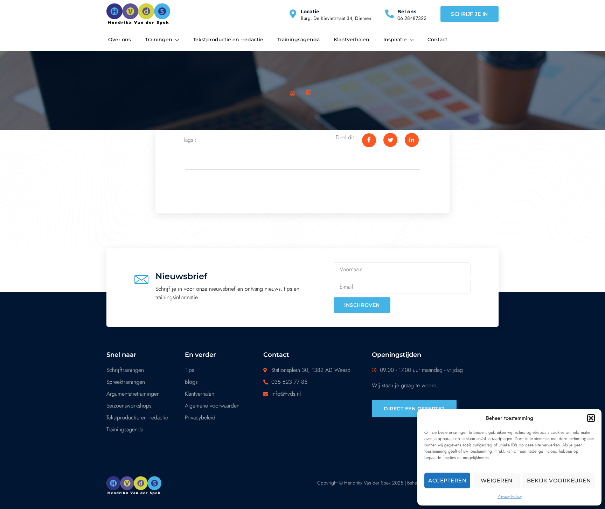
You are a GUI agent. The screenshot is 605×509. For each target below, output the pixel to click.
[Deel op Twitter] (390, 140)
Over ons (119, 39)
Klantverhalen (351, 39)
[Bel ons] (389, 13)
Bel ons (406, 11)
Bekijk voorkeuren (559, 480)
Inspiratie (395, 39)
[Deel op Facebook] (369, 140)
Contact (437, 39)
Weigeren (497, 480)
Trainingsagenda (298, 39)
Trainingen (158, 39)
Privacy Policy (510, 496)
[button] (590, 418)
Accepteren (447, 480)
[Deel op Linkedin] (412, 140)
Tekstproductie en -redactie (228, 39)
